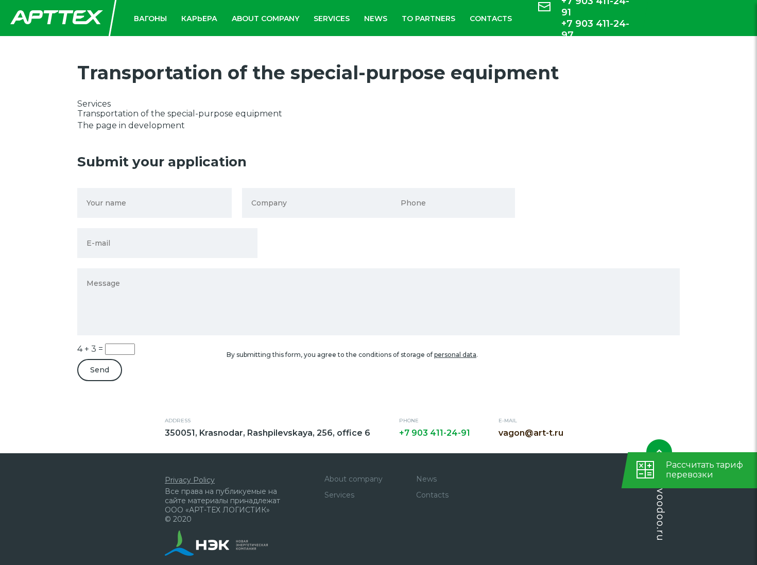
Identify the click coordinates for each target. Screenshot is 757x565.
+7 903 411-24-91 (434, 433)
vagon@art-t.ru (530, 433)
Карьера (199, 18)
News (375, 18)
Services (332, 18)
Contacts (491, 18)
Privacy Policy (190, 480)
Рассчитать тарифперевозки (704, 470)
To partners (428, 18)
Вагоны (150, 18)
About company (265, 18)
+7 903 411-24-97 (595, 29)
